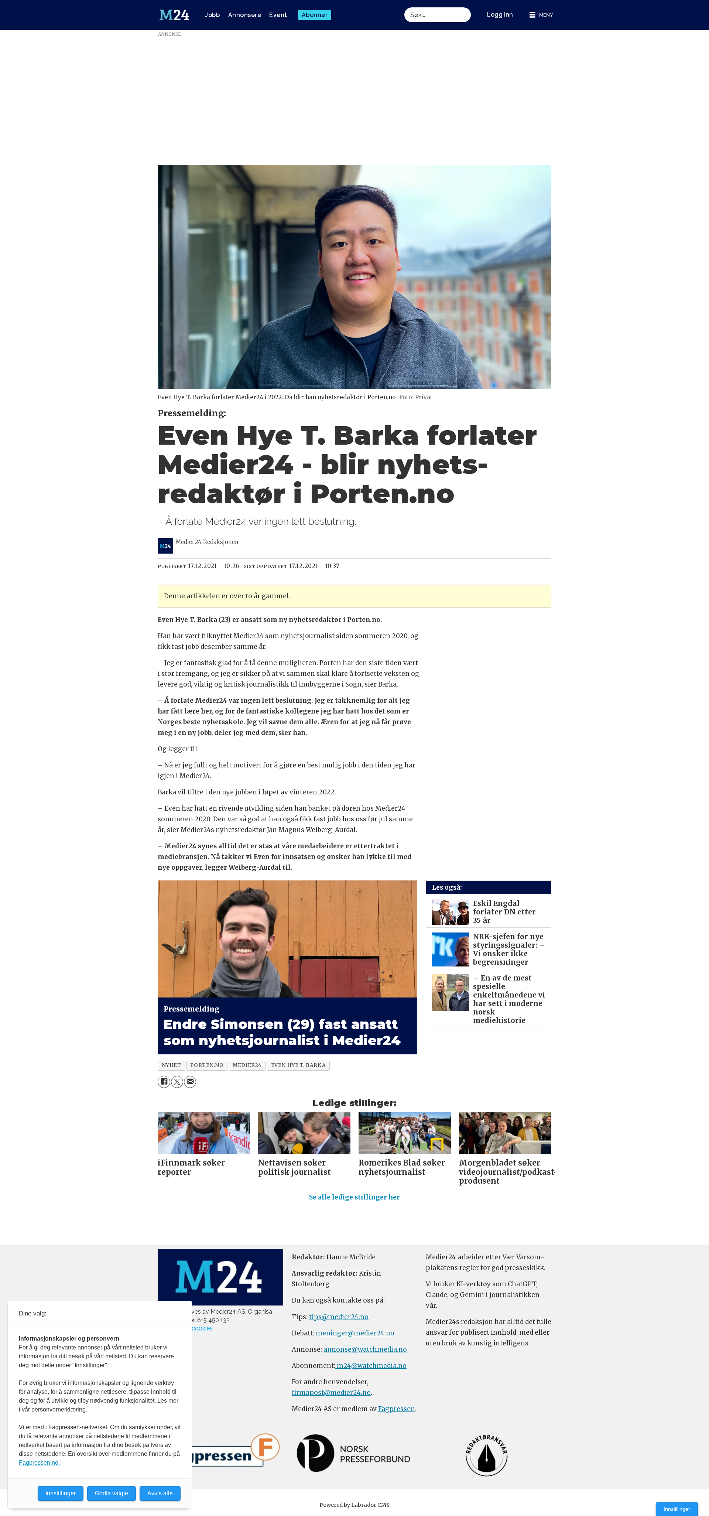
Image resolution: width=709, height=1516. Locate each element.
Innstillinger (677, 1509)
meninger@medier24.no (355, 1333)
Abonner (315, 14)
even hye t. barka (298, 1065)
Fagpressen (396, 1409)
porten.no (206, 1065)
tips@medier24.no (339, 1317)
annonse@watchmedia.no (365, 1349)
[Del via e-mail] (190, 1082)
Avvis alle (160, 1493)
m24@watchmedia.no (371, 1366)
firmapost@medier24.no (331, 1393)
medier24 (247, 1065)
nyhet (171, 1065)
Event (278, 14)
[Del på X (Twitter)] (177, 1082)
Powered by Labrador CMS (354, 1505)
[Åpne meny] (541, 15)
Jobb (212, 14)
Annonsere (244, 14)
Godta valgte (111, 1493)
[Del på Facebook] (164, 1082)
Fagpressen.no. (39, 1462)
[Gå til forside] (174, 15)
